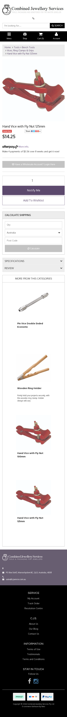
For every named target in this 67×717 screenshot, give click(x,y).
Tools (17, 47)
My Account (33, 598)
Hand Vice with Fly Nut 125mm (22, 53)
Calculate (34, 248)
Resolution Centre (33, 608)
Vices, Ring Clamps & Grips (20, 50)
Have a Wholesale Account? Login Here (34, 164)
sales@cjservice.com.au (15, 579)
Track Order (34, 603)
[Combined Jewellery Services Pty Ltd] (33, 7)
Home (8, 47)
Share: (28, 131)
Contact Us (33, 633)
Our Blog (33, 628)
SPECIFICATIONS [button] (14, 261)
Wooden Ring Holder (29, 388)
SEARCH (58, 25)
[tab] (33, 261)
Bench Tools (28, 47)
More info (23, 146)
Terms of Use (33, 649)
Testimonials (33, 654)
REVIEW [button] (9, 268)
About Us (33, 623)
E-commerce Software (30, 706)
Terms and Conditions (33, 659)
